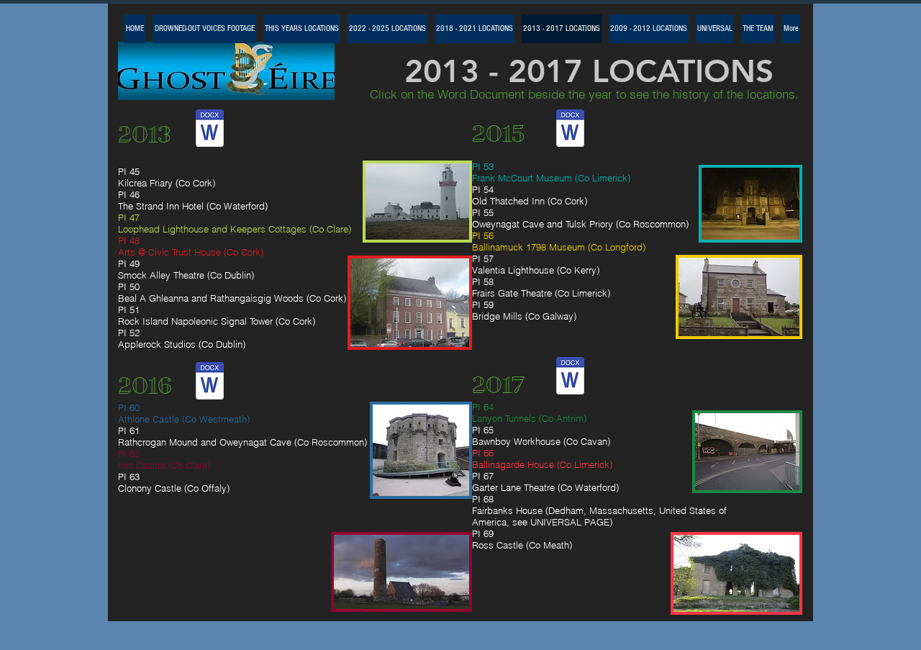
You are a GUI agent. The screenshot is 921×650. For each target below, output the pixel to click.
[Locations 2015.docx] (570, 129)
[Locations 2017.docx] (570, 377)
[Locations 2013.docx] (209, 130)
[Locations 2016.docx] (209, 382)
